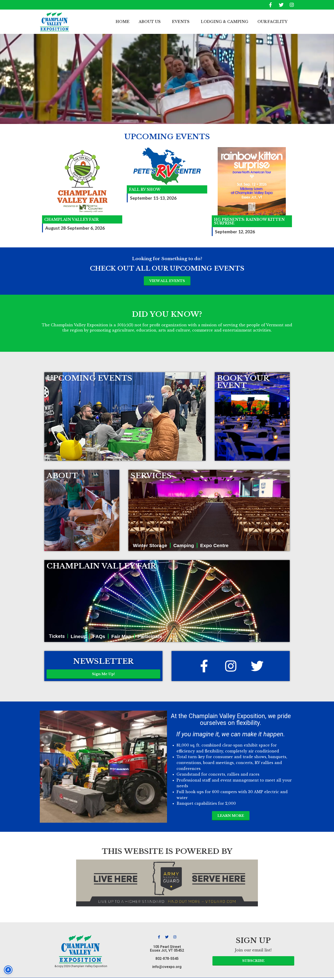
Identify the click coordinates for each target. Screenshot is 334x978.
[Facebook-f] (270, 5)
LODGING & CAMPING (224, 21)
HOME (123, 21)
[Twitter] (281, 5)
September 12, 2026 (235, 231)
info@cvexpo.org (167, 967)
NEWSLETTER (103, 661)
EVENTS (180, 21)
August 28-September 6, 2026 (75, 228)
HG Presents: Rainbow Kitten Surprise (249, 221)
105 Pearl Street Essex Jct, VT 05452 (167, 949)
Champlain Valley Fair (71, 219)
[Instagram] (292, 5)
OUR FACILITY (272, 21)
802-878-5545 (167, 958)
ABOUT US (150, 21)
